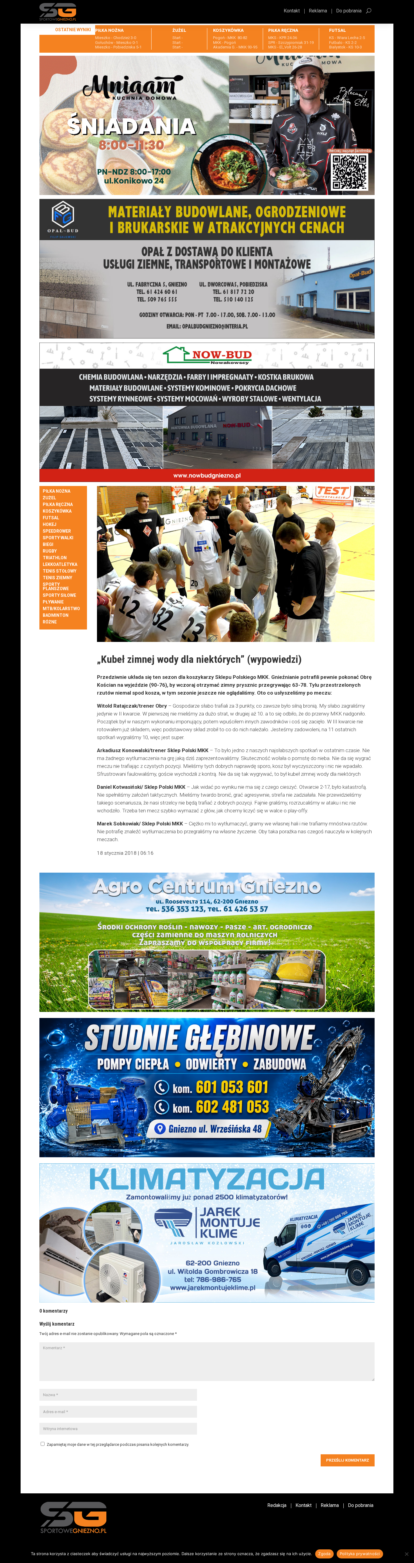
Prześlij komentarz (347, 1460)
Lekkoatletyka (60, 564)
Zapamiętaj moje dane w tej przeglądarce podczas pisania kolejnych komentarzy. (118, 1444)
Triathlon (55, 558)
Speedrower (57, 531)
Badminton (55, 615)
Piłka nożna (56, 491)
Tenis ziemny (57, 578)
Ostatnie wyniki (73, 29)
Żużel (49, 498)
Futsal (51, 518)
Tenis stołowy (59, 571)
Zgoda (324, 1553)
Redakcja (276, 1505)
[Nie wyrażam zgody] (406, 1554)
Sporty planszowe (56, 586)
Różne (50, 622)
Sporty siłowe (59, 595)
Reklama (318, 11)
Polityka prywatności (360, 1553)
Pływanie (53, 602)
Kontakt (292, 11)
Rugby (50, 551)
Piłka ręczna (58, 504)
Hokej (49, 524)
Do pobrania (349, 11)
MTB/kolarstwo (61, 608)
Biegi (48, 544)
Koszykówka (57, 511)
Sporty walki (58, 538)
